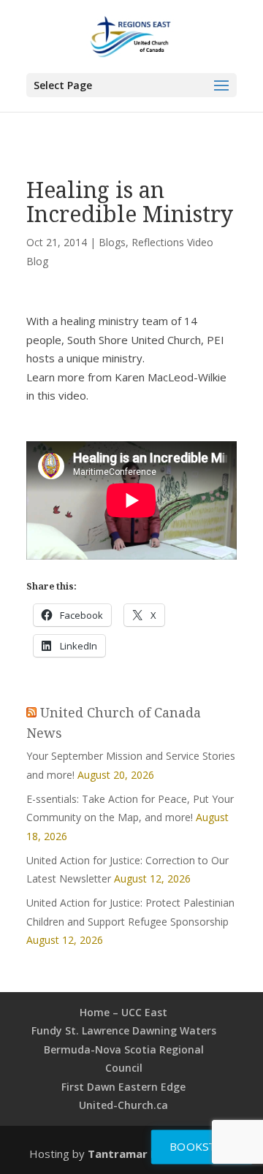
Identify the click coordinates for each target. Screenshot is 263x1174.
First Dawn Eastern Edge (123, 1087)
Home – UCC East (123, 1012)
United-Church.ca (123, 1105)
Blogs (112, 242)
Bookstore (204, 1145)
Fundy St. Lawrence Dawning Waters (123, 1030)
